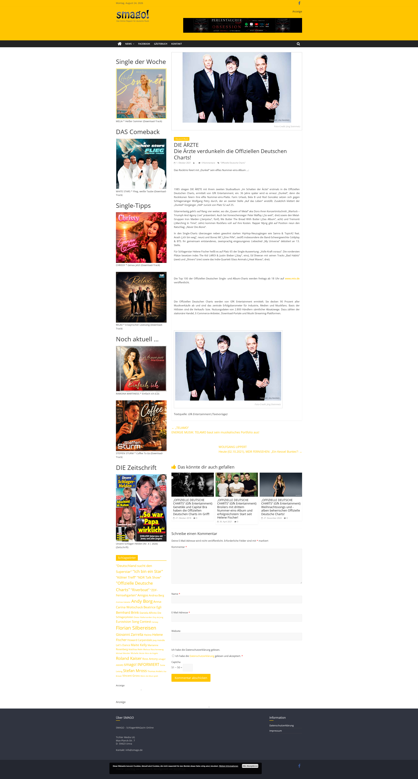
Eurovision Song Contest (133, 621)
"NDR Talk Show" (149, 577)
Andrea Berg (156, 595)
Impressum (275, 730)
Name (175, 593)
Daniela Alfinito (148, 612)
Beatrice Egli (152, 607)
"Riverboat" (140, 589)
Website (175, 631)
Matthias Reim (136, 649)
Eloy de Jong (158, 617)
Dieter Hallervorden (143, 617)
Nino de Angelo (151, 653)
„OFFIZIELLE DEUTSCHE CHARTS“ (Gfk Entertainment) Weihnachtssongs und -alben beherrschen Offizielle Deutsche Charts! (280, 507)
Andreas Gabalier (123, 602)
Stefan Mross (135, 670)
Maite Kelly (139, 645)
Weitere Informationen (228, 766)
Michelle (134, 653)
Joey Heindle (159, 640)
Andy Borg (142, 601)
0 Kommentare (208, 162)
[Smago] (119, 43)
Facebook (144, 43)
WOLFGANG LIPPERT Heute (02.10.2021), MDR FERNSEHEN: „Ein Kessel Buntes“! (260, 449)
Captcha (175, 662)
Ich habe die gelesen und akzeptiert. (209, 656)
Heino (148, 635)
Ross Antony (150, 659)
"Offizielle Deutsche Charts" (233, 162)
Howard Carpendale (139, 640)
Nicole (141, 653)
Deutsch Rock (182, 138)
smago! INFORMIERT (141, 664)
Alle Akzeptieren (250, 765)
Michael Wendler (123, 653)
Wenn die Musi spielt (149, 676)
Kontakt (176, 43)
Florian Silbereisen (136, 628)
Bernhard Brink (127, 612)
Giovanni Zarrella (129, 634)
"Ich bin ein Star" (148, 571)
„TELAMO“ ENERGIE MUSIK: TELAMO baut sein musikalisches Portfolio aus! (215, 430)
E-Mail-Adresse (180, 612)
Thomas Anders (155, 671)
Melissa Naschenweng (153, 649)
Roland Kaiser (129, 658)
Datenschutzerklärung (202, 656)
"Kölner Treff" (126, 577)
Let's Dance (123, 645)
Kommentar (179, 546)
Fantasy (155, 622)
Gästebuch (160, 43)
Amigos (142, 595)
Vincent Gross (131, 675)
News (128, 43)
